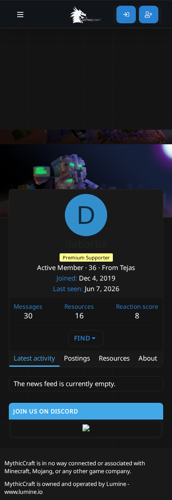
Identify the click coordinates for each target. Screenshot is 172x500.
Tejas (127, 267)
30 (28, 315)
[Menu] (20, 14)
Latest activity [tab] (34, 358)
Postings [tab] (77, 358)
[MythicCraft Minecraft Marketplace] (86, 14)
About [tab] (147, 358)
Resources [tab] (114, 358)
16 (79, 315)
